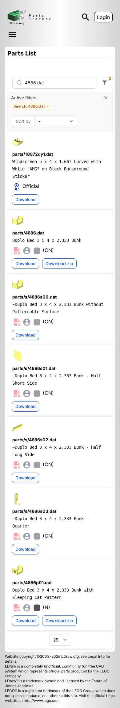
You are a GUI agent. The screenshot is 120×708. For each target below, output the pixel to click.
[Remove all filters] (106, 98)
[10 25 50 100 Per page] (60, 639)
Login (103, 17)
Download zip (59, 263)
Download (25, 199)
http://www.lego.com (41, 700)
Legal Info (96, 656)
